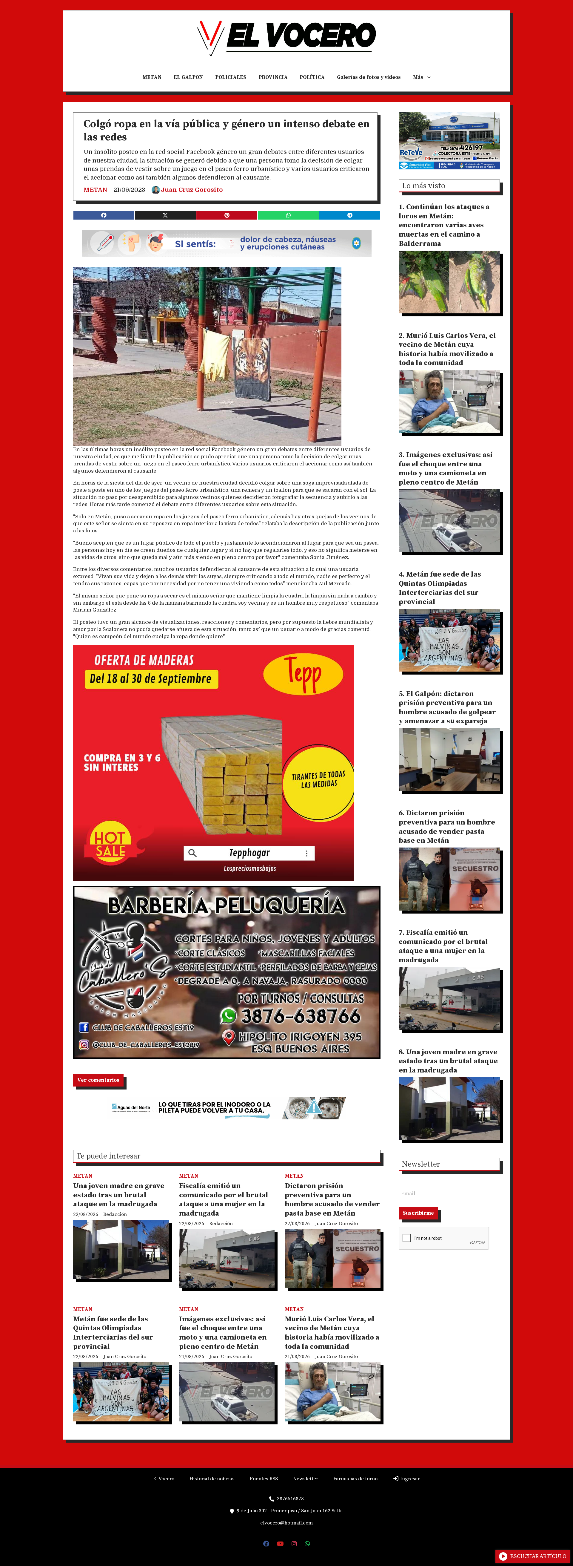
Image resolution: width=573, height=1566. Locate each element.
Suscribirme (418, 1213)
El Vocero (163, 1478)
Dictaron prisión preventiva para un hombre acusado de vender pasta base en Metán (332, 1200)
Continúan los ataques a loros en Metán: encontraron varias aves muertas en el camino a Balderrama (444, 225)
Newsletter (421, 1164)
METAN (151, 77)
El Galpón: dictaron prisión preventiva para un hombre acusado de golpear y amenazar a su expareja (447, 707)
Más (418, 77)
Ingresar (409, 1478)
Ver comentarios (98, 1080)
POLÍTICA (312, 77)
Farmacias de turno (355, 1478)
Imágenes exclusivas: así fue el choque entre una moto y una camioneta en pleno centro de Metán (223, 1333)
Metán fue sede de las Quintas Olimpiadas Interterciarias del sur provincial (113, 1333)
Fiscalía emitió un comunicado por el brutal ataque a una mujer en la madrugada (223, 1200)
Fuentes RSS (264, 1478)
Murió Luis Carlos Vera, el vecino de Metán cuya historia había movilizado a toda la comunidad (332, 1333)
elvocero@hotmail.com (286, 1523)
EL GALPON (188, 77)
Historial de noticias (212, 1478)
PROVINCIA (273, 77)
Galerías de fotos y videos (369, 77)
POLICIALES (230, 77)
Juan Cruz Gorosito (192, 189)
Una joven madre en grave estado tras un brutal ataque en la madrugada (118, 1195)
